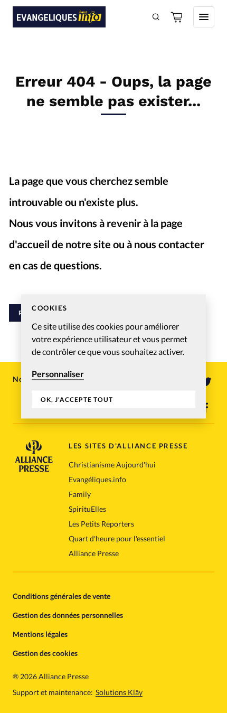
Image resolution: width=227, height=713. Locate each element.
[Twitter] (205, 382)
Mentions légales (40, 634)
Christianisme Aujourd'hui (112, 464)
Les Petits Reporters (101, 523)
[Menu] (203, 16)
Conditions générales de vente (61, 596)
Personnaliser (58, 374)
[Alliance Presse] (34, 469)
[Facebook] (205, 407)
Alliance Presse (94, 553)
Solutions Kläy (119, 692)
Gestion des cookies (45, 653)
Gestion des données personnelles (68, 615)
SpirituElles (87, 508)
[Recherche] (156, 17)
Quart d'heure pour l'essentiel (117, 538)
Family (80, 494)
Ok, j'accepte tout (77, 400)
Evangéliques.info (97, 479)
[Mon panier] (177, 17)
